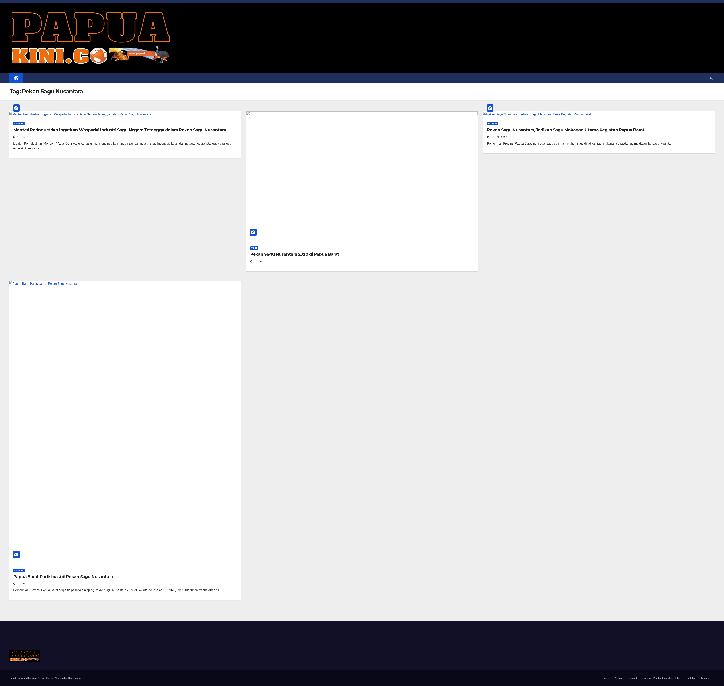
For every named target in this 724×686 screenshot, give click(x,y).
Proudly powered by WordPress (26, 678)
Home (606, 678)
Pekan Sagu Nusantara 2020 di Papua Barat (294, 254)
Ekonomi (18, 124)
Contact (632, 678)
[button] (711, 78)
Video (254, 248)
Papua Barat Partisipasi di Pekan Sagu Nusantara (63, 576)
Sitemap (705, 678)
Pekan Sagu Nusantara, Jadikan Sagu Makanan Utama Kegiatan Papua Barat (565, 129)
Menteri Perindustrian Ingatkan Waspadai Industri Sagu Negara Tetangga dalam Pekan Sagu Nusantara (119, 129)
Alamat (619, 678)
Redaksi (690, 678)
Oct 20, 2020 (25, 137)
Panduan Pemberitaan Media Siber (662, 678)
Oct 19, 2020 (25, 583)
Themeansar (74, 678)
